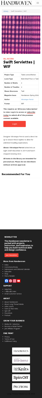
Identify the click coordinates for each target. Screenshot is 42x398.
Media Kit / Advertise (11, 324)
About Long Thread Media (14, 304)
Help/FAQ (7, 289)
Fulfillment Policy (10, 341)
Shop (6, 274)
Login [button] (14, 124)
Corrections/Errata (11, 267)
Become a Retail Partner (13, 326)
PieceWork (8, 313)
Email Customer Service (13, 294)
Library (5, 11)
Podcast (7, 315)
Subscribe (7, 271)
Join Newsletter (11, 255)
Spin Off (7, 311)
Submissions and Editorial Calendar (17, 269)
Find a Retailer (9, 276)
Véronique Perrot (27, 99)
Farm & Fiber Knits (11, 309)
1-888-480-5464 (10, 291)
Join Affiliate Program (12, 328)
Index (6, 265)
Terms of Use (9, 339)
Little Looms (9, 306)
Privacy (7, 337)
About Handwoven (11, 302)
